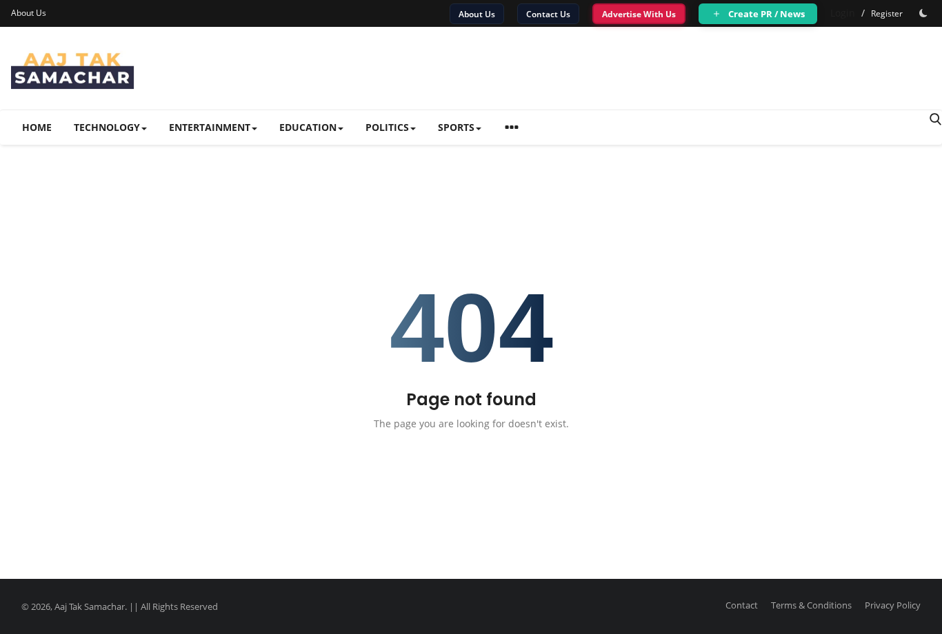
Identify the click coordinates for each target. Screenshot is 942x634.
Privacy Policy (893, 605)
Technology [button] (107, 127)
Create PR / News (765, 14)
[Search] (935, 119)
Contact (741, 605)
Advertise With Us (639, 14)
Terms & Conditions (811, 605)
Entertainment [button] (209, 127)
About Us (28, 13)
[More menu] (511, 128)
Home (37, 127)
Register (887, 13)
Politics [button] (387, 127)
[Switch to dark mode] (923, 13)
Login (842, 12)
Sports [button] (456, 127)
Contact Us (548, 14)
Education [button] (308, 127)
